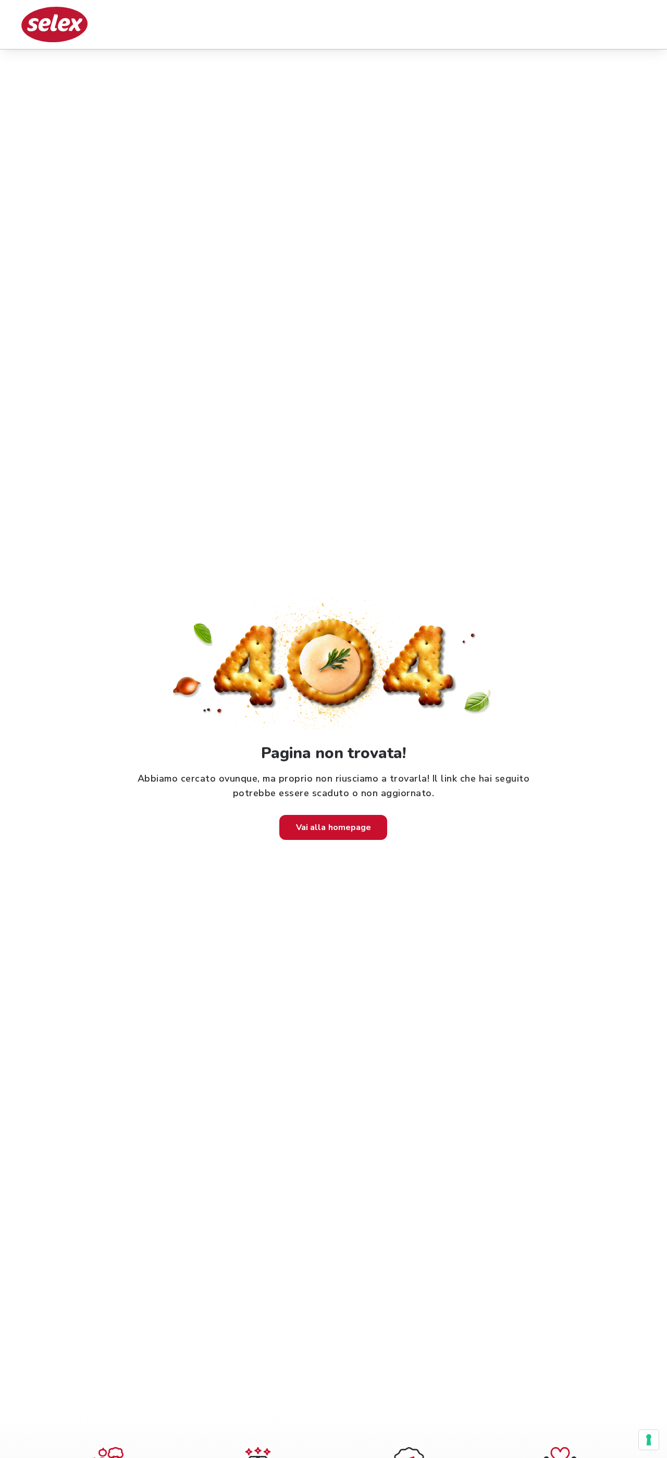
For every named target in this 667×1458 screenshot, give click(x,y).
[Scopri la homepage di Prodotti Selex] (54, 24)
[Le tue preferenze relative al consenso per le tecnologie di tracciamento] (649, 1440)
